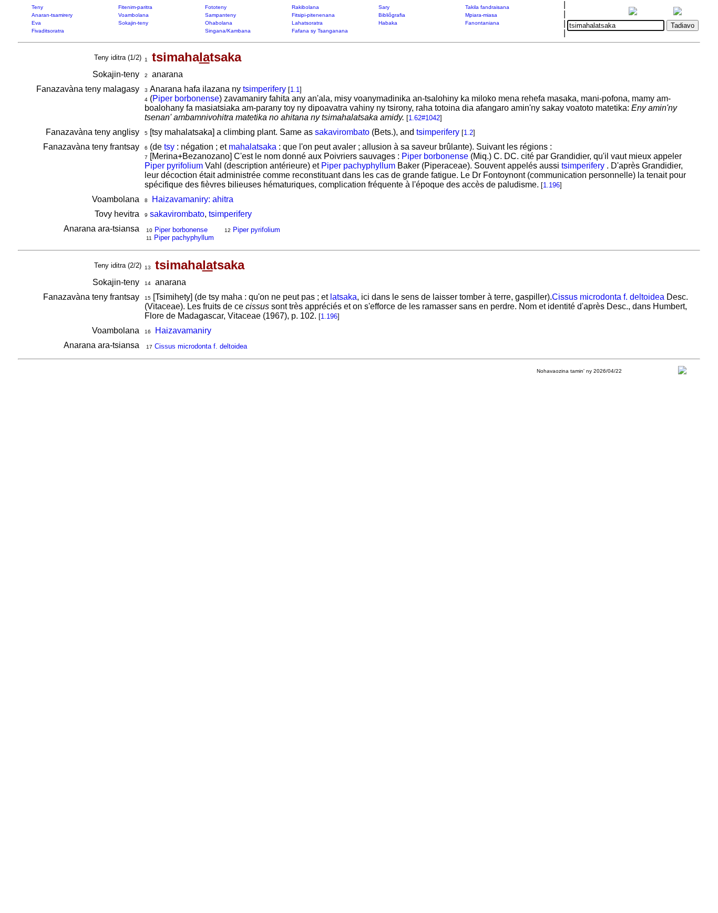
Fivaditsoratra (48, 31)
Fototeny (216, 7)
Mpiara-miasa (481, 15)
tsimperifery (264, 89)
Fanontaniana (482, 23)
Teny (37, 7)
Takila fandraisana (487, 7)
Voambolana (133, 15)
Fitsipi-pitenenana (313, 15)
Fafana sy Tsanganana (320, 31)
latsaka (343, 296)
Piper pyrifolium (174, 165)
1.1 (295, 89)
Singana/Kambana (228, 31)
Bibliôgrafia (391, 15)
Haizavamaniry (183, 330)
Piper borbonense (185, 98)
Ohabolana (218, 23)
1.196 (551, 185)
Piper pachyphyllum (358, 165)
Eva (36, 23)
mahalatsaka (252, 146)
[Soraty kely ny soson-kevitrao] (682, 372)
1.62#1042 (424, 118)
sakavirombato (342, 132)
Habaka (387, 23)
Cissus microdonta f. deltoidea (608, 296)
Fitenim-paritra (135, 7)
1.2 (468, 133)
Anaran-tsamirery (52, 15)
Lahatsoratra (307, 23)
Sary (383, 7)
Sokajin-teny (133, 23)
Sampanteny (220, 15)
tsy (169, 146)
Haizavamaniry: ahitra (192, 199)
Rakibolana (305, 7)
